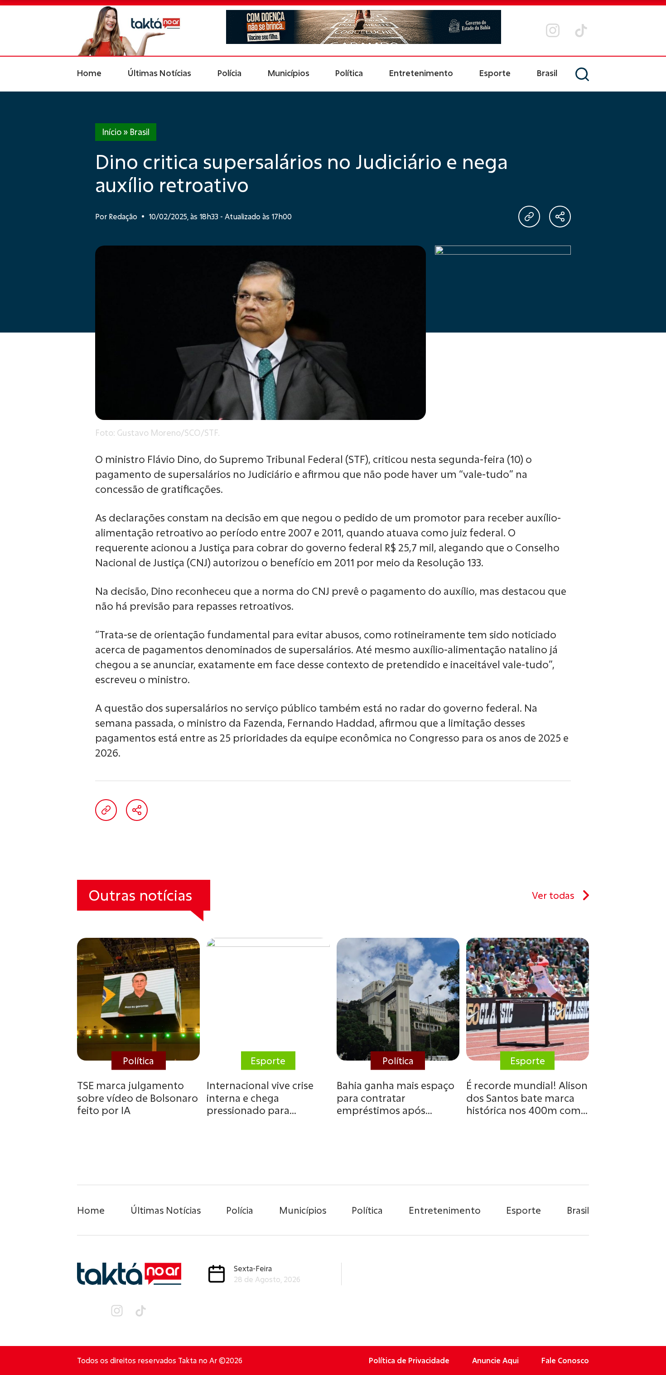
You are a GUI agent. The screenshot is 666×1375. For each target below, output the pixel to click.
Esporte (495, 73)
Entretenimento (421, 73)
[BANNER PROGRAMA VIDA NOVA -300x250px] (503, 302)
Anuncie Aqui (495, 1360)
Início (111, 131)
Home (89, 73)
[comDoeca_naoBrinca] (363, 27)
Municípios (288, 73)
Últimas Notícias (159, 73)
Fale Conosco (565, 1360)
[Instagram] (553, 30)
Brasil (547, 73)
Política (349, 73)
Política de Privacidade (409, 1360)
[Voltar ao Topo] (643, 1343)
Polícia (229, 73)
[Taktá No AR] (129, 30)
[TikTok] (581, 31)
